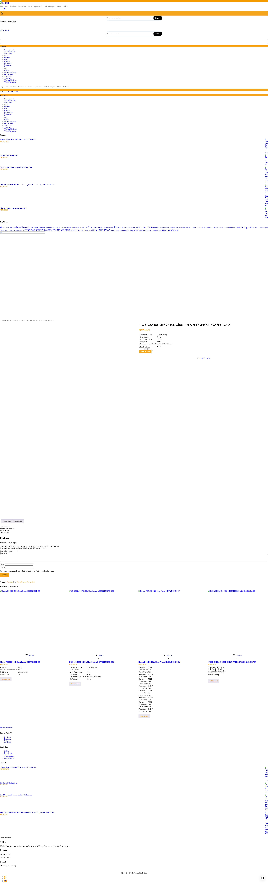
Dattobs (144, 873)
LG (150, 227)
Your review (4, 553)
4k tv (2, 227)
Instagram (7, 739)
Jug (5, 69)
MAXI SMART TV (220, 227)
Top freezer (131, 230)
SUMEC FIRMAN (101, 230)
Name (2, 564)
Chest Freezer (34, 227)
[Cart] (134, 13)
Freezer (68, 227)
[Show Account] (4, 10)
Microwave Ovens (10, 72)
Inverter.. (143, 227)
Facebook (7, 737)
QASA (238, 227)
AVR (6, 55)
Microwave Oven (230, 227)
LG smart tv (156, 227)
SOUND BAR (29, 230)
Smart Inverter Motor (18, 230)
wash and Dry (150, 230)
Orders (6, 751)
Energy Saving (52, 227)
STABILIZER (88, 230)
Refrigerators (8, 74)
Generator (92, 227)
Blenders (7, 57)
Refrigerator (247, 227)
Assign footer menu (6, 727)
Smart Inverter (8, 230)
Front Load (76, 227)
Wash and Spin (157, 230)
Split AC (81, 230)
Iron (5, 67)
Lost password (9, 758)
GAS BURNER (84, 227)
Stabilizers (7, 76)
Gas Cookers (8, 63)
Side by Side (258, 227)
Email (2, 567)
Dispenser (42, 227)
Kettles (6, 71)
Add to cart (145, 351)
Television (7, 78)
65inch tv (7, 227)
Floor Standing (62, 227)
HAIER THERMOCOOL (106, 227)
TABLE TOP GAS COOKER (119, 230)
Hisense (119, 227)
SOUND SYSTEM (43, 230)
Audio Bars (8, 54)
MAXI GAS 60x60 (170, 227)
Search (157, 18)
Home (2, 320)
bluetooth (25, 227)
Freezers (7, 61)
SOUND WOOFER (61, 230)
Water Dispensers (10, 82)
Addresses (7, 755)
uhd (144, 230)
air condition (15, 227)
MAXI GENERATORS (210, 227)
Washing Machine (170, 230)
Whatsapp (7, 743)
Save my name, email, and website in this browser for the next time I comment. (29, 571)
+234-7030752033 (11, 92)
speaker (74, 230)
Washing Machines (10, 80)
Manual (163, 227)
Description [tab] (7, 521)
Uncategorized (9, 50)
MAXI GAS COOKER (194, 227)
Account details (9, 757)
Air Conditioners (9, 52)
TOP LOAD (139, 230)
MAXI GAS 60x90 (180, 227)
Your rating (4, 551)
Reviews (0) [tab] (18, 521)
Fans (5, 59)
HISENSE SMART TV (131, 227)
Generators (7, 65)
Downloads (8, 753)
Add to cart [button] (6, 679)
